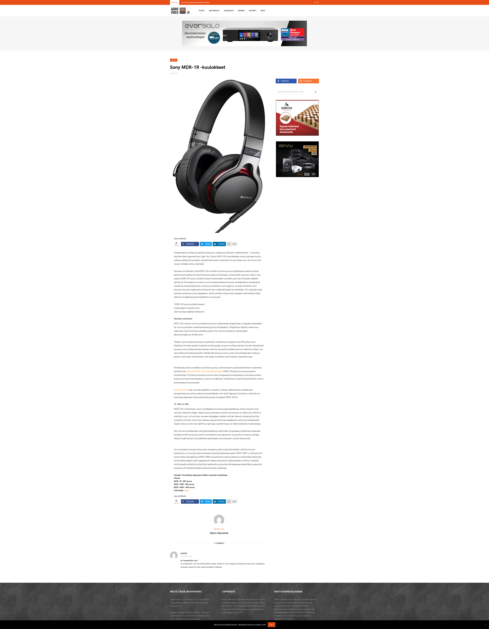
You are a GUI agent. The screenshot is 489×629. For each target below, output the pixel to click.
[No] (486, 624)
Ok (271, 625)
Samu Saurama (219, 533)
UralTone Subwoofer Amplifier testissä (195, 2)
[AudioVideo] (180, 10)
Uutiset (252, 10)
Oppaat (241, 10)
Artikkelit (214, 10)
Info (263, 10)
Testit (202, 10)
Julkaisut (229, 10)
